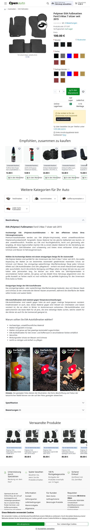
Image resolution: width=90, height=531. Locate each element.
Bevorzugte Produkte (54, 502)
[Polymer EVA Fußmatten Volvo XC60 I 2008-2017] (13, 436)
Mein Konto (50, 496)
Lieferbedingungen (33, 502)
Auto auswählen (63, 119)
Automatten (12, 9)
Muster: (58, 40)
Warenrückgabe (31, 505)
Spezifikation (12, 402)
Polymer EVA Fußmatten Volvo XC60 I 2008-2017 (13, 451)
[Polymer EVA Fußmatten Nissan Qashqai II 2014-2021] (69, 436)
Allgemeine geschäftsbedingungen (34, 509)
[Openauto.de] (17, 3)
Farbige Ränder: (61, 69)
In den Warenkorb (73, 91)
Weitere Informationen (69, 518)
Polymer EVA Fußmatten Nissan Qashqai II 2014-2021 (69, 451)
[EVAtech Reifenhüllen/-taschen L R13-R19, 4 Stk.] (50, 154)
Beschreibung (12, 220)
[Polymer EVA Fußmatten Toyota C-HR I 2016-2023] (32, 436)
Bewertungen (13, 410)
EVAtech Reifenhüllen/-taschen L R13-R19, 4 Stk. (50, 169)
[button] (62, 3)
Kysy (64, 135)
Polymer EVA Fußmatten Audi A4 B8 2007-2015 (50, 451)
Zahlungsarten (31, 499)
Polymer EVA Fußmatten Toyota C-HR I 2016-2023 (31, 451)
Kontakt (28, 496)
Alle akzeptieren (23, 524)
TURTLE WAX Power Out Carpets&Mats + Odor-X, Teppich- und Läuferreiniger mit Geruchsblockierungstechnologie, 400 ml (13, 169)
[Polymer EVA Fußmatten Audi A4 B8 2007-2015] (50, 436)
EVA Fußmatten (23, 9)
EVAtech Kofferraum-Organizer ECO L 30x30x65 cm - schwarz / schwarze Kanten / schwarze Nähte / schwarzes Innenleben (68, 169)
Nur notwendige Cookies (67, 524)
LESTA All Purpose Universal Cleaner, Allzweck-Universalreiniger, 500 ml (32, 169)
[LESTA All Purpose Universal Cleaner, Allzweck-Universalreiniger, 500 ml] (32, 154)
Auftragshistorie (52, 499)
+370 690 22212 (59, 129)
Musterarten (81, 40)
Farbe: (57, 51)
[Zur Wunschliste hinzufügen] (83, 91)
